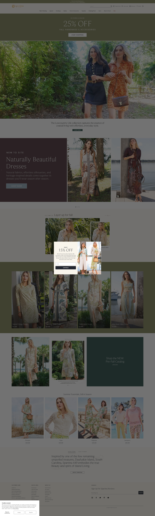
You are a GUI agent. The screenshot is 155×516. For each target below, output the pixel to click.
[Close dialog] (100, 243)
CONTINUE (65, 267)
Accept (19, 512)
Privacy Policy (16, 508)
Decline (31, 512)
